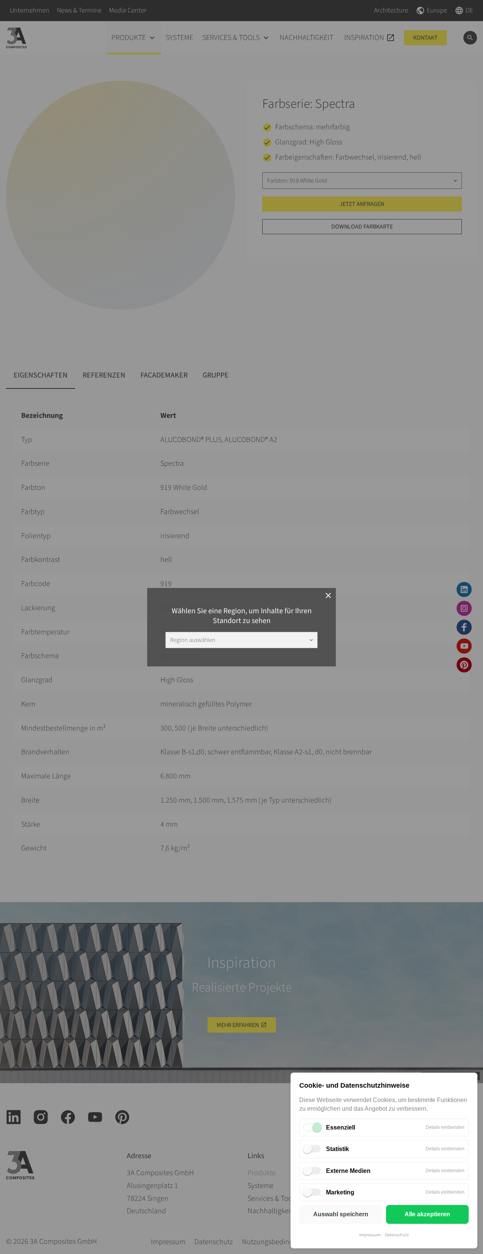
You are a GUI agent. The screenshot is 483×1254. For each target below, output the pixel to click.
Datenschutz (397, 1235)
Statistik (337, 1149)
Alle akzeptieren (427, 1214)
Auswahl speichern (340, 1214)
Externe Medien (348, 1171)
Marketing (340, 1192)
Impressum (370, 1235)
